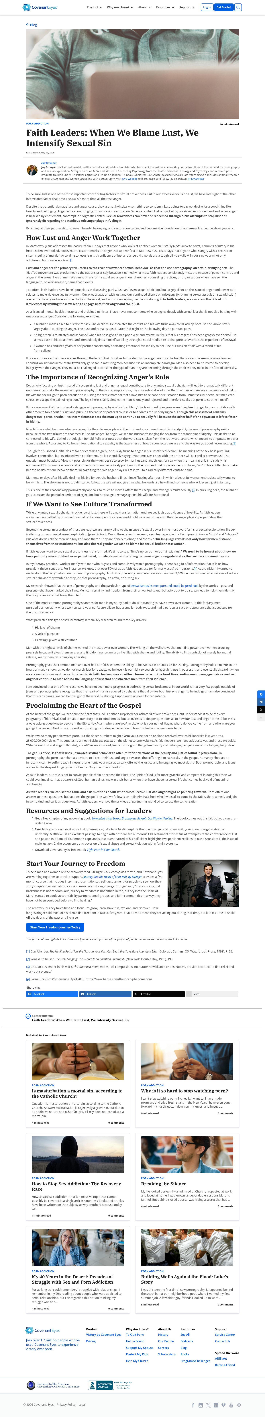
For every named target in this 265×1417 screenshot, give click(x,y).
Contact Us (222, 1341)
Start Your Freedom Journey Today (55, 927)
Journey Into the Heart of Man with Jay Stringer (112, 877)
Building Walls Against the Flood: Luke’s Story (184, 1279)
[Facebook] (261, 694)
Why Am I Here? (118, 7)
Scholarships (167, 1354)
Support (185, 7)
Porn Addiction (37, 123)
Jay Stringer (49, 163)
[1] (70, 260)
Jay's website (130, 178)
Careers (163, 1348)
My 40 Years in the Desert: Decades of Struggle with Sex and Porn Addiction (72, 1279)
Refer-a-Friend (225, 1365)
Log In (207, 7)
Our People (166, 1341)
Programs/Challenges (195, 1361)
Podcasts (186, 1341)
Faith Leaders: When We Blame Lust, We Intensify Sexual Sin (80, 1018)
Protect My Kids (137, 1354)
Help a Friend (135, 1341)
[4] (195, 569)
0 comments (116, 1122)
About (142, 7)
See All (185, 1335)
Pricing (91, 1341)
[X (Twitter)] (261, 709)
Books (184, 1354)
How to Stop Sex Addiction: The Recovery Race (76, 1186)
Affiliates (221, 1359)
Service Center (225, 1335)
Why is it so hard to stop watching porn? (184, 1091)
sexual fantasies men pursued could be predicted (165, 586)
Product (92, 7)
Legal (82, 1405)
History (163, 1335)
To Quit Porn (135, 1335)
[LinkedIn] (261, 702)
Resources (163, 7)
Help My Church (137, 1361)
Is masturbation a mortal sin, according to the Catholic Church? (77, 1093)
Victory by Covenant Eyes (103, 1335)
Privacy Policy (66, 1405)
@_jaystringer (196, 178)
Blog (33, 25)
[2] (234, 443)
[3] (193, 490)
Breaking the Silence (164, 1184)
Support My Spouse (139, 1348)
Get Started (224, 7)
